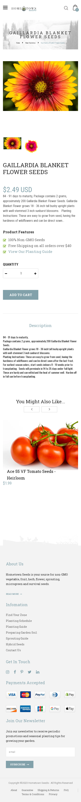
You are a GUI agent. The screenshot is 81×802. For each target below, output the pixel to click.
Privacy (53, 794)
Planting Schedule (19, 621)
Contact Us (13, 650)
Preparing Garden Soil (21, 632)
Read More (12, 594)
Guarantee (27, 790)
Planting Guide (16, 627)
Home (18, 43)
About (14, 790)
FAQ (66, 790)
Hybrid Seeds (15, 644)
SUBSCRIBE (17, 764)
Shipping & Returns (48, 790)
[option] (40, 86)
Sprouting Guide (17, 638)
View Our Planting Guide (30, 251)
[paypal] (40, 701)
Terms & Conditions (33, 794)
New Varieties (30, 43)
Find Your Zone (16, 615)
